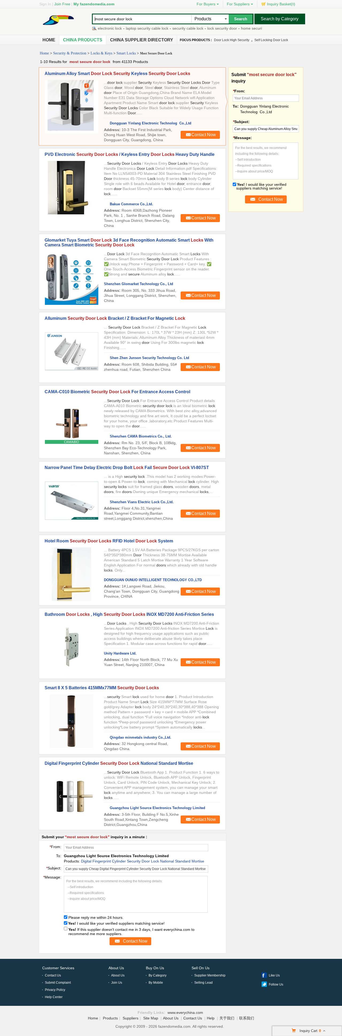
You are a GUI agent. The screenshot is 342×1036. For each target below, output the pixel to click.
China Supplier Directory (141, 40)
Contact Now (203, 134)
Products (110, 1018)
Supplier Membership (210, 975)
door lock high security (231, 40)
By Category (157, 975)
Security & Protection (69, 53)
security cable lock (176, 28)
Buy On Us (155, 968)
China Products (82, 40)
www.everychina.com (185, 1012)
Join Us (116, 982)
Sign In (45, 4)
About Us (116, 968)
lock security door (210, 28)
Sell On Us (200, 968)
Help (211, 1018)
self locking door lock (271, 40)
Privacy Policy (55, 990)
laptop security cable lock (135, 28)
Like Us (274, 975)
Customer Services (58, 968)
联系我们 (246, 1018)
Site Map (150, 1018)
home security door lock (249, 28)
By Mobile (156, 982)
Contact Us (53, 975)
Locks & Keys (101, 53)
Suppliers (130, 1018)
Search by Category (279, 19)
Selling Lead (203, 982)
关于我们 (226, 1018)
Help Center (54, 997)
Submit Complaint (58, 982)
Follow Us (276, 984)
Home (48, 40)
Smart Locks (126, 53)
